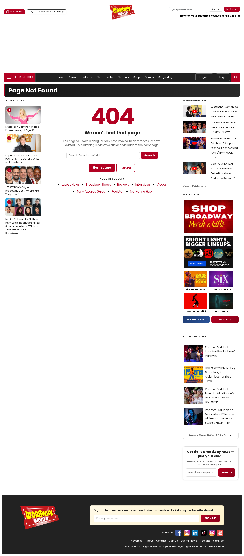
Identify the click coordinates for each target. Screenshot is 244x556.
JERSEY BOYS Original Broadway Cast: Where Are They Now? (22, 182)
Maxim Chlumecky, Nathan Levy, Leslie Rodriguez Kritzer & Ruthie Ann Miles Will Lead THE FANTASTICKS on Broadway (22, 218)
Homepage (102, 167)
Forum (125, 168)
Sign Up (210, 518)
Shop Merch (16, 11)
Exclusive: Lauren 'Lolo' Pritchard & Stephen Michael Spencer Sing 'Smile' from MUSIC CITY (224, 148)
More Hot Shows (196, 319)
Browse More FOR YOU (207, 435)
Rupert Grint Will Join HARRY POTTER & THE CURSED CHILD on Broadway (22, 150)
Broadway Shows (98, 184)
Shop (136, 77)
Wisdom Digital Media (165, 546)
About (149, 540)
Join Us (173, 540)
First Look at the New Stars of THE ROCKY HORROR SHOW (223, 127)
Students (123, 77)
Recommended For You (198, 336)
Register (204, 77)
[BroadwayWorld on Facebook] (178, 532)
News (61, 77)
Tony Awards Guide (90, 191)
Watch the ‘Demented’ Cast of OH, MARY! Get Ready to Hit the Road (224, 111)
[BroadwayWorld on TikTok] (203, 532)
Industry (87, 77)
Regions (205, 540)
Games (149, 77)
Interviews (143, 184)
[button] (235, 77)
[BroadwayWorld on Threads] (212, 532)
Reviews (123, 184)
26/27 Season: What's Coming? (46, 11)
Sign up (226, 472)
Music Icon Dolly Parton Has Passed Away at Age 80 (22, 120)
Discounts (225, 319)
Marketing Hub (141, 191)
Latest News (70, 184)
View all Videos (193, 186)
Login (222, 77)
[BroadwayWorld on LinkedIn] (195, 532)
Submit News (189, 540)
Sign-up (215, 9)
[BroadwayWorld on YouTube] (220, 532)
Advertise (137, 540)
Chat (99, 77)
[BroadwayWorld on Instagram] (186, 532)
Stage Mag (165, 77)
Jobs (110, 77)
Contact (161, 540)
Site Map (218, 540)
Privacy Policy (214, 546)
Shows (73, 77)
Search (149, 155)
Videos (162, 184)
